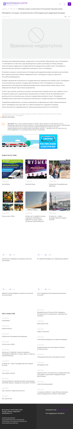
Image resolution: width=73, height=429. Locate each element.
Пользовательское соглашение (13, 419)
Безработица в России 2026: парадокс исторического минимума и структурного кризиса (52, 314)
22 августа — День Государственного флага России (57, 218)
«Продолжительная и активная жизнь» (51, 357)
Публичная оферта (8, 418)
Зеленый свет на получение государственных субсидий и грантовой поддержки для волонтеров (53, 374)
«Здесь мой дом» (43, 331)
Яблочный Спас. (43, 324)
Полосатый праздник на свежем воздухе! (52, 339)
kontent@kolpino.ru (14, 129)
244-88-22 (60, 413)
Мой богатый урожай (44, 384)
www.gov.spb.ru (21, 105)
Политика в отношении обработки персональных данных (14, 422)
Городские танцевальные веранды (14, 336)
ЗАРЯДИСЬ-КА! (42, 365)
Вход (64, 4)
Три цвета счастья (8, 373)
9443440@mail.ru (63, 410)
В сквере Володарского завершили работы (52, 259)
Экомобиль (6, 184)
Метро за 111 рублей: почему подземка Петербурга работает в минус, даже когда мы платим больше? (35, 218)
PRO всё (13, 9)
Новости (5, 9)
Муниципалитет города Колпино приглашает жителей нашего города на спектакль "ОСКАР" (19, 382)
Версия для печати (8, 117)
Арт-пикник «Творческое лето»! (13, 391)
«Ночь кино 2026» (8, 216)
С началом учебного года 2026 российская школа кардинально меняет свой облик (52, 393)
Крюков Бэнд (30, 184)
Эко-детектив (7, 398)
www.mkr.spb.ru (8, 107)
